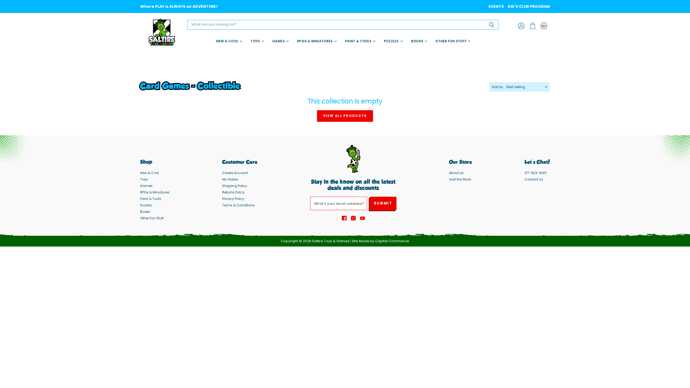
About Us (456, 173)
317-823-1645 (536, 173)
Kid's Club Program (529, 6)
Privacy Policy (233, 198)
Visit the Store (460, 179)
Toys (255, 41)
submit (383, 203)
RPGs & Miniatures (315, 41)
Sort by (497, 87)
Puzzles (392, 41)
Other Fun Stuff (451, 41)
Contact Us (534, 179)
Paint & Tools (358, 41)
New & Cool (227, 41)
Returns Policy (233, 192)
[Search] (491, 25)
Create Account (235, 173)
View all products (345, 116)
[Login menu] (544, 26)
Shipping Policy (234, 185)
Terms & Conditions (238, 205)
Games (279, 41)
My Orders (230, 179)
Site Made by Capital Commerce (380, 241)
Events (496, 6)
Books (417, 41)
